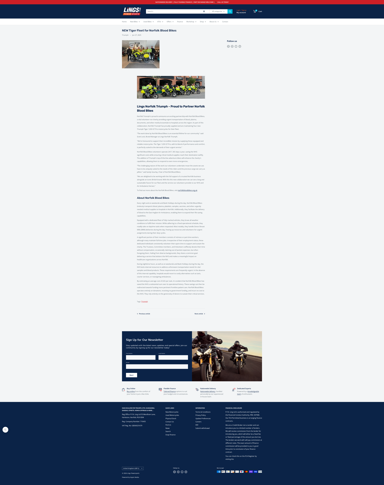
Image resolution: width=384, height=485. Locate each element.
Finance (180, 22)
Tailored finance (170, 391)
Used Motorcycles (172, 415)
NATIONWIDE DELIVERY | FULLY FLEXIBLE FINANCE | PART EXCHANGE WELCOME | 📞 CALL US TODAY (192, 2)
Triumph (125, 35)
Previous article (144, 314)
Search (168, 431)
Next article (199, 314)
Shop (202, 22)
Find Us (168, 425)
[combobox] (178, 11)
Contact (225, 22)
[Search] (230, 11)
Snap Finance (171, 435)
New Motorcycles (172, 412)
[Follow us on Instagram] (232, 46)
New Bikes (134, 22)
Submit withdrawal (203, 428)
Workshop (190, 22)
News (168, 428)
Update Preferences (203, 418)
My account (241, 12)
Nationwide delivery (207, 391)
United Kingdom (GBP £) (131, 468)
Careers (198, 422)
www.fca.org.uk (240, 459)
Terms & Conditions (203, 412)
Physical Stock (171, 418)
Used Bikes (147, 22)
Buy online (131, 391)
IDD (197, 425)
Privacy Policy (201, 415)
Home (124, 22)
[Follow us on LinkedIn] (239, 46)
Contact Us (170, 422)
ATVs (159, 22)
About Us (213, 22)
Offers (169, 22)
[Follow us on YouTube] (236, 46)
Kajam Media (134, 477)
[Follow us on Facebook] (228, 46)
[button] (204, 11)
